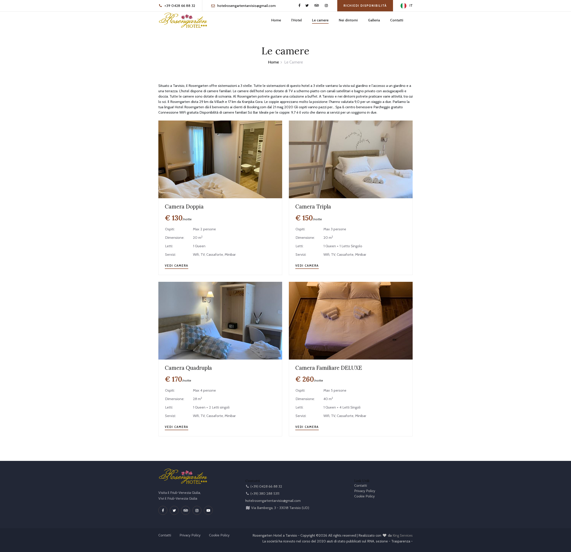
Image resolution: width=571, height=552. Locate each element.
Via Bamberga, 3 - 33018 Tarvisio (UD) (280, 508)
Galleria (374, 20)
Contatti (396, 20)
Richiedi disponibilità (365, 5)
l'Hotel (296, 20)
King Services (403, 535)
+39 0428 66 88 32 (179, 6)
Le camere (320, 20)
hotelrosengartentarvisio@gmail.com (246, 6)
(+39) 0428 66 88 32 (266, 486)
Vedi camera (176, 265)
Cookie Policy (364, 496)
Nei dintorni (348, 20)
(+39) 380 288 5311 (264, 493)
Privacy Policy (364, 491)
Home (276, 20)
